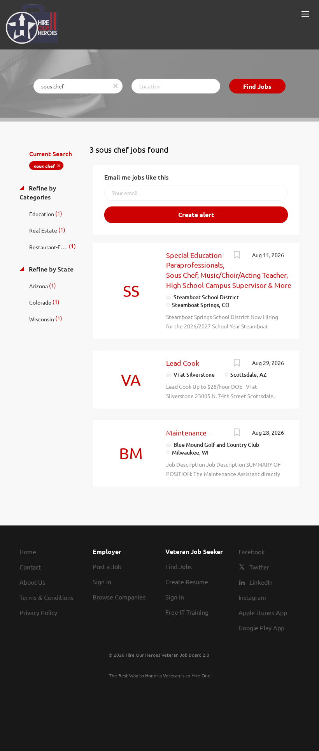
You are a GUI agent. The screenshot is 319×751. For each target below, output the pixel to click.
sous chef (44, 166)
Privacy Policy (38, 612)
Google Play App (261, 627)
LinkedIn (261, 582)
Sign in (102, 581)
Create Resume (186, 581)
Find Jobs (257, 86)
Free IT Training (187, 612)
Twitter (259, 567)
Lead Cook (182, 363)
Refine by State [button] (50, 268)
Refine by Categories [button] (37, 192)
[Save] (236, 255)
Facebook (251, 551)
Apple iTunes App (262, 612)
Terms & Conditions (46, 597)
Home (27, 551)
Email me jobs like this (136, 177)
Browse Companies (119, 597)
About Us (32, 582)
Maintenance (186, 432)
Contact (30, 567)
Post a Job (107, 566)
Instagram (252, 597)
